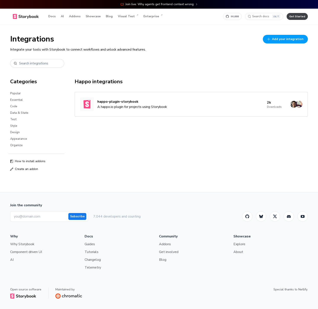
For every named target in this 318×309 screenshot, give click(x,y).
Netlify (302, 289)
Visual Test (126, 16)
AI (62, 16)
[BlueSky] (261, 216)
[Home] (25, 16)
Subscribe (77, 216)
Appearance (18, 139)
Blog (109, 16)
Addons (74, 16)
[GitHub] (247, 216)
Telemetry (93, 267)
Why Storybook (22, 244)
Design (15, 132)
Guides (90, 244)
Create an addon (26, 169)
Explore (239, 244)
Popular (15, 93)
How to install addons (30, 161)
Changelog (93, 259)
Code (13, 106)
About (238, 252)
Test (13, 119)
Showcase (93, 16)
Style (13, 126)
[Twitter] (275, 216)
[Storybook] (289, 216)
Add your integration (288, 39)
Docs (52, 16)
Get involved (168, 252)
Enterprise (151, 16)
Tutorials (91, 252)
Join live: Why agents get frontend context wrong (159, 4)
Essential (16, 100)
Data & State (19, 113)
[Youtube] (302, 216)
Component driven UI (26, 252)
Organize (16, 145)
